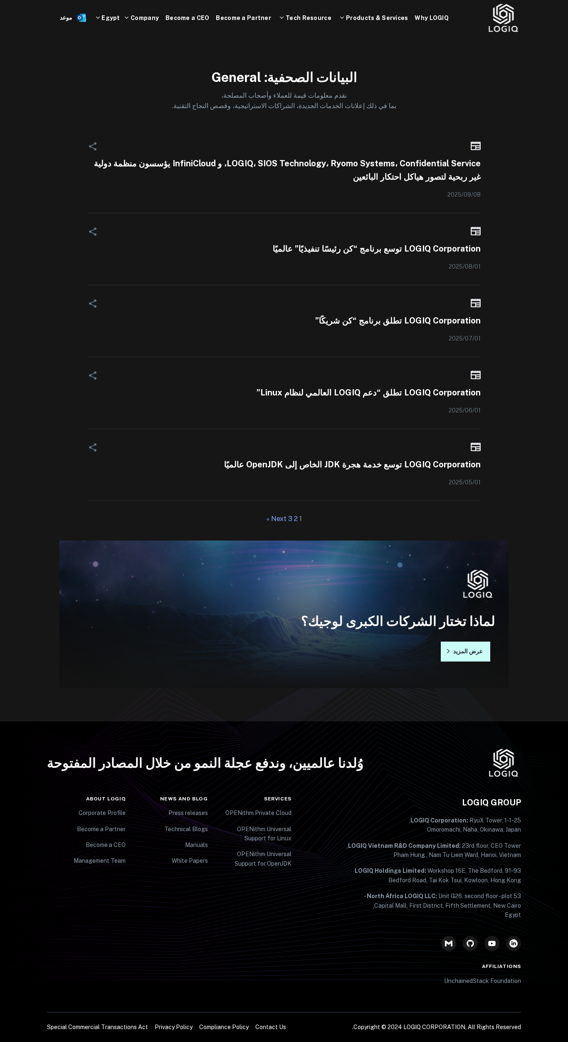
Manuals (196, 845)
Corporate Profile (102, 813)
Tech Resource (308, 18)
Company (145, 18)
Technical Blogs (186, 829)
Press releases (188, 813)
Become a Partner (243, 18)
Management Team (100, 860)
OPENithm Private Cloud (258, 813)
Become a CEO (187, 18)
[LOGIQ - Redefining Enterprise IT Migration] (491, 18)
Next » (276, 519)
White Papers (190, 860)
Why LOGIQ (432, 18)
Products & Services (377, 18)
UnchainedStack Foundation (482, 981)
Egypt (110, 18)
